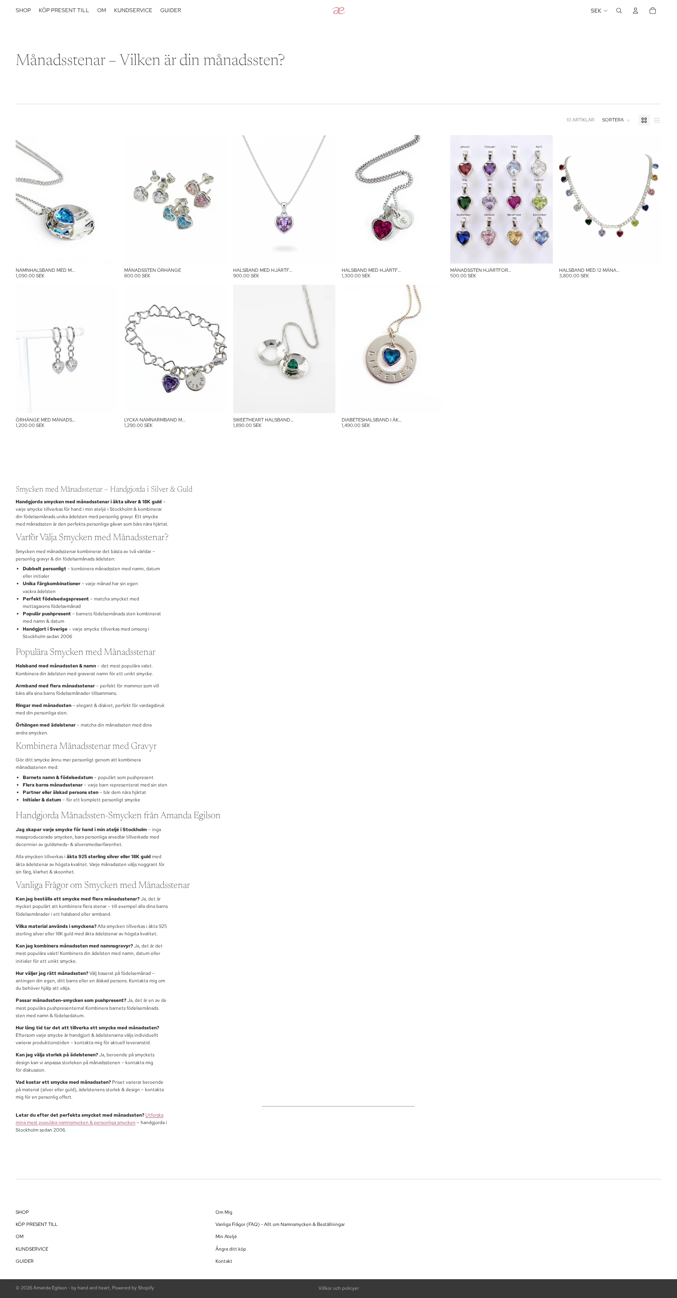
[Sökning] (619, 10)
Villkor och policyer (339, 1288)
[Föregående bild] (27, 199)
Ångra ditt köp (230, 1249)
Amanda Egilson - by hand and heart (71, 1288)
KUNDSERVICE (32, 1249)
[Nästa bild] (106, 199)
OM (20, 1237)
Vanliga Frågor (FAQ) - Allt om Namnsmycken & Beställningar (280, 1225)
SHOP (22, 1212)
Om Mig (223, 1212)
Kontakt (223, 1261)
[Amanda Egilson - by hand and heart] (338, 11)
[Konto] (635, 10)
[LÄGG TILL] (106, 251)
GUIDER (25, 1261)
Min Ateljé (226, 1237)
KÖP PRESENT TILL (37, 1225)
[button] (616, 120)
